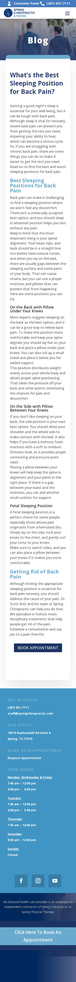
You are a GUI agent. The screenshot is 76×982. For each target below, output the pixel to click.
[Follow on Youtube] (55, 880)
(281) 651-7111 (58, 3)
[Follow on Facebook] (21, 880)
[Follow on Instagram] (38, 880)
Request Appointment (25, 758)
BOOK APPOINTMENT (38, 647)
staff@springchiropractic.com (30, 713)
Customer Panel (26, 3)
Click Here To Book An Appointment (38, 936)
